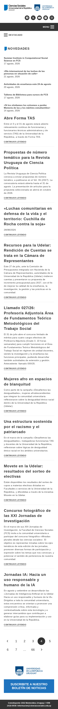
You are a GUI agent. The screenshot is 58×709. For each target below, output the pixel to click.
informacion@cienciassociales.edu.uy (34, 706)
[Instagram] (51, 17)
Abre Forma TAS (19, 118)
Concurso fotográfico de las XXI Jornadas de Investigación (27, 515)
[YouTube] (39, 17)
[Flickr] (45, 17)
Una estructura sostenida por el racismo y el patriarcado (28, 426)
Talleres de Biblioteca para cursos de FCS (26, 94)
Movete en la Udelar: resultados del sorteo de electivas (27, 471)
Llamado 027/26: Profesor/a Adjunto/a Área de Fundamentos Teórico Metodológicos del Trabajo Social (28, 318)
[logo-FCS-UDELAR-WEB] (29, 7)
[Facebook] (27, 17)
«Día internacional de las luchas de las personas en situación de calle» (24, 72)
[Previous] (7, 641)
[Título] (33, 17)
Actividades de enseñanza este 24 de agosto (27, 84)
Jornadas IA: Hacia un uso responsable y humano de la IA (25, 579)
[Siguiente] (41, 649)
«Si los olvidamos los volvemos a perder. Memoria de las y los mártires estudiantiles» (27, 106)
